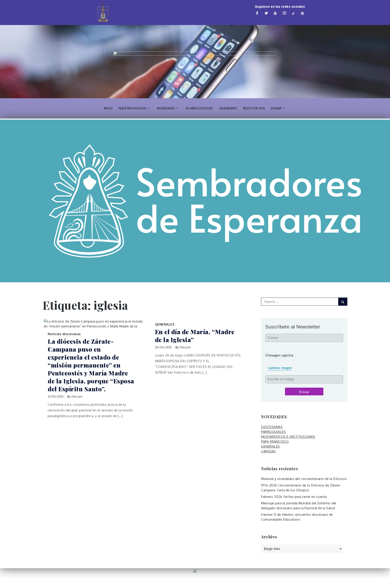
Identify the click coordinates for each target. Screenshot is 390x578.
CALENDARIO (228, 108)
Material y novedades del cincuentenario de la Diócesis (304, 479)
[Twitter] (266, 13)
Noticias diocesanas (64, 334)
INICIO (108, 108)
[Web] (302, 13)
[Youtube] (275, 13)
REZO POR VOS (254, 108)
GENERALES (165, 324)
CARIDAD (268, 451)
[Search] (342, 302)
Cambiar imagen (280, 368)
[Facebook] (257, 13)
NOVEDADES (166, 108)
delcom (77, 396)
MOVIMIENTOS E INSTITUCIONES (288, 437)
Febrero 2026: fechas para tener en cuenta (294, 497)
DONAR (276, 108)
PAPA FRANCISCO (275, 441)
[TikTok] (293, 13)
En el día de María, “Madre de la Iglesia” (195, 336)
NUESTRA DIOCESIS (132, 108)
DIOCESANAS (272, 427)
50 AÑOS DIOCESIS (199, 108)
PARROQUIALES (273, 432)
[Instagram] (284, 13)
